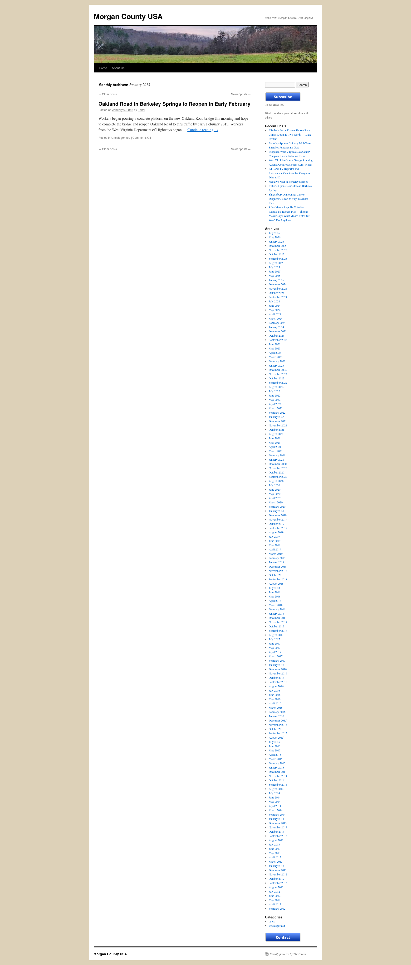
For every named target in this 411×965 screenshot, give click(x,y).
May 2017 (274, 648)
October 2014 (276, 780)
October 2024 (276, 293)
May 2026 (274, 237)
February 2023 (277, 361)
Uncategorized (120, 137)
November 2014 (278, 776)
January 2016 (276, 716)
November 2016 (278, 673)
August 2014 (276, 789)
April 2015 (275, 754)
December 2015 (278, 720)
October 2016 (276, 677)
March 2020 (276, 502)
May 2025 (274, 275)
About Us (118, 68)
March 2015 (276, 759)
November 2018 (278, 571)
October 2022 (276, 378)
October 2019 (276, 523)
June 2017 (274, 643)
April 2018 (275, 600)
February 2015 (277, 763)
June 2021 (274, 438)
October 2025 (276, 254)
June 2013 (274, 848)
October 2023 (276, 335)
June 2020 (274, 489)
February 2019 (277, 558)
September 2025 (278, 258)
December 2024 (278, 284)
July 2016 (274, 690)
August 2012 (276, 887)
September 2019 (278, 528)
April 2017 (275, 652)
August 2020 (276, 481)
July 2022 (274, 391)
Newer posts (241, 94)
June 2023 (274, 344)
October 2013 (276, 831)
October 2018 (276, 575)
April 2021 (275, 447)
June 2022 (274, 395)
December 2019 (278, 515)
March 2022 (276, 408)
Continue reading (202, 129)
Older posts (107, 94)
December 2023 (278, 331)
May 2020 (274, 494)
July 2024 (274, 301)
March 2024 (276, 318)
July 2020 (274, 485)
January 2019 (276, 562)
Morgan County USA (128, 16)
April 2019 (275, 549)
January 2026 (276, 241)
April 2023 (275, 352)
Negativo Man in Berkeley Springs (288, 181)
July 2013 (274, 844)
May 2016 (274, 699)
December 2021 (278, 421)
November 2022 (278, 374)
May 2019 (274, 545)
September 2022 (278, 382)
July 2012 (274, 891)
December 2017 (278, 618)
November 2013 (278, 827)
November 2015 (278, 724)
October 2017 (276, 626)
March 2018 (276, 605)
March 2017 (276, 656)
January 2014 (276, 819)
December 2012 (278, 870)
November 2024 (278, 288)
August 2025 (276, 263)
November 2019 (278, 519)
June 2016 (274, 695)
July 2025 (274, 267)
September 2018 (278, 579)
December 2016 (278, 669)
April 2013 (275, 857)
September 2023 (278, 340)
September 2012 (278, 883)
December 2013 (278, 823)
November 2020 (278, 468)
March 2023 (276, 357)
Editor (141, 110)
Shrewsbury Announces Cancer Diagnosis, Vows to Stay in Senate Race (288, 198)
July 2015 (274, 742)
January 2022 (276, 417)
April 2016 (275, 703)
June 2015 (274, 746)
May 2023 (274, 348)
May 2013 (274, 853)
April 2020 (275, 498)
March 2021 (276, 451)
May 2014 (274, 801)
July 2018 (274, 588)
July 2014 (274, 793)
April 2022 (275, 404)
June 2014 (274, 797)
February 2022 (277, 412)
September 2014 (278, 784)
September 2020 (278, 476)
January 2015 (276, 767)
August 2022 (276, 387)
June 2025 (274, 271)
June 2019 (274, 541)
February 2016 (277, 712)
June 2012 (274, 896)
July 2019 (274, 536)
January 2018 (276, 613)
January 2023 (276, 365)
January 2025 (276, 280)
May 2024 (274, 310)
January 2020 (276, 511)
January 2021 (276, 459)
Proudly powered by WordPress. (288, 954)
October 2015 (276, 729)
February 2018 (277, 609)
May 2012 (274, 900)
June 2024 (274, 305)
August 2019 (276, 532)
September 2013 (278, 836)
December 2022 (278, 370)
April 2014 (275, 806)
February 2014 (277, 814)
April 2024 (275, 314)
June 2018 (274, 592)
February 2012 (277, 908)
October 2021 (276, 429)
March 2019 (276, 553)
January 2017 (276, 665)
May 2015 (274, 750)
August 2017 (276, 635)
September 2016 (278, 682)
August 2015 (276, 737)
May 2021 (274, 442)
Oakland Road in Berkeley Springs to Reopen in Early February (174, 103)
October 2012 (276, 878)
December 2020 (278, 464)
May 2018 (274, 596)
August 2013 (276, 840)
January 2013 (276, 866)
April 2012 (275, 904)
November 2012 (278, 874)
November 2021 (278, 425)
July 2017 (274, 639)
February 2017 (277, 660)
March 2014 (276, 810)
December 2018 (278, 566)
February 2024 (277, 323)
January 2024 (276, 327)
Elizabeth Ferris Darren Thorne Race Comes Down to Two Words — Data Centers (290, 134)
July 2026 (274, 233)
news (272, 921)
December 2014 (278, 772)
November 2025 (278, 250)
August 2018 (276, 583)
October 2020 (276, 472)
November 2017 (278, 622)
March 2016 (276, 707)
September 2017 (278, 630)
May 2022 (274, 399)
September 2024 (278, 297)
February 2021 (277, 455)
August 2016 (276, 686)
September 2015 (278, 733)
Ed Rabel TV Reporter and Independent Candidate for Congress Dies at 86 (289, 173)
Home (103, 68)
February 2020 (277, 506)
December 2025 (278, 246)
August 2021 (276, 434)
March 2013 (276, 861)
